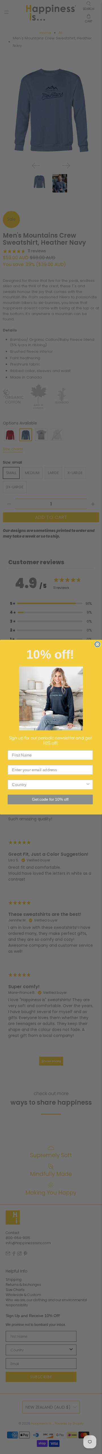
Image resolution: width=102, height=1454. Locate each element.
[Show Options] (88, 784)
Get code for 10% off (50, 799)
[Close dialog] (97, 644)
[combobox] (48, 784)
